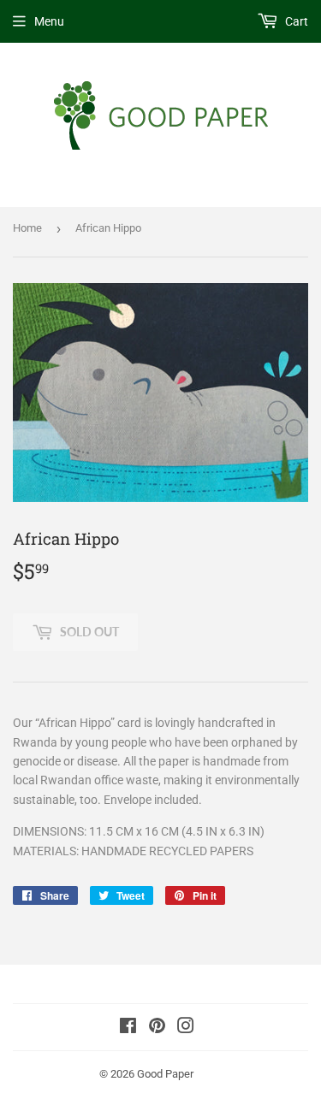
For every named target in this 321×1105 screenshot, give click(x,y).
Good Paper (165, 1073)
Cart (295, 21)
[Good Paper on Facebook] (128, 1028)
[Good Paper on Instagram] (185, 1028)
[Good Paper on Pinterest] (157, 1028)
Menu (49, 21)
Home (27, 228)
